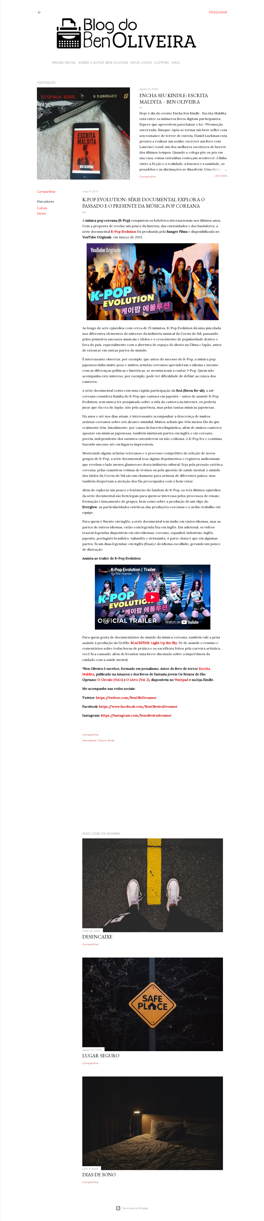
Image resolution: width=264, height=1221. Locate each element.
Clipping (161, 63)
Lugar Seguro (100, 1055)
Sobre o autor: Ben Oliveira (103, 63)
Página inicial (64, 63)
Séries (41, 213)
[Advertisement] (132, 792)
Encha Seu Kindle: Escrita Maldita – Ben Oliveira (173, 98)
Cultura (42, 208)
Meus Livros (141, 63)
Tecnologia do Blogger (135, 1208)
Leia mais (221, 175)
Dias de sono (99, 1174)
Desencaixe (97, 936)
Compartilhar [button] (147, 176)
